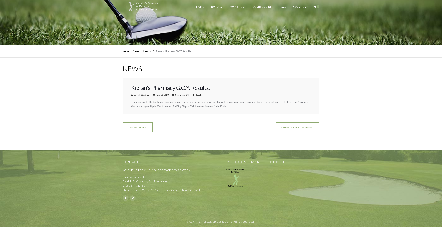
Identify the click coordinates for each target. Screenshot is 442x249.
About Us (299, 7)
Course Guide (262, 7)
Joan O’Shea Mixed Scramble (297, 127)
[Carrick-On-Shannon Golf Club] (147, 6)
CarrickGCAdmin (142, 95)
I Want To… (236, 7)
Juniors (216, 7)
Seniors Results (138, 127)
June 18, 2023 (162, 95)
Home (200, 7)
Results (199, 95)
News (282, 7)
